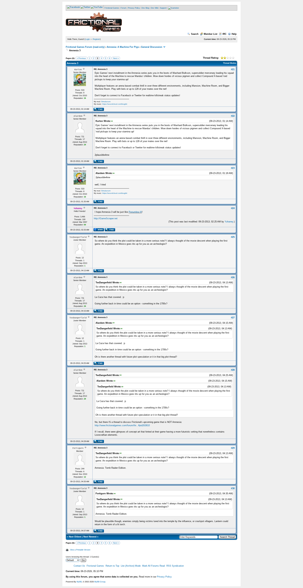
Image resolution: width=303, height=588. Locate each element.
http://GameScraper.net (105, 218)
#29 (233, 448)
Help (234, 34)
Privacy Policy (134, 8)
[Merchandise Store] (173, 8)
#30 (233, 488)
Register (96, 39)
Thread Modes (229, 63)
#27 (233, 317)
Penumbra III (135, 212)
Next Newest (89, 536)
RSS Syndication (175, 565)
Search (194, 34)
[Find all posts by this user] (98, 110)
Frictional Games (112, 8)
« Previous (81, 58)
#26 (233, 277)
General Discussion (151, 47)
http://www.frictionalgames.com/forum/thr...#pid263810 (122, 425)
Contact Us (79, 565)
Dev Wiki (154, 8)
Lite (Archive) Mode (131, 565)
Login (87, 39)
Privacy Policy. (164, 576)
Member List (210, 34)
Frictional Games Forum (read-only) (85, 47)
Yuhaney (229, 221)
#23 (233, 168)
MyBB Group (99, 582)
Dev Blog (145, 8)
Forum (123, 8)
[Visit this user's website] (98, 231)
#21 (233, 69)
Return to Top (112, 565)
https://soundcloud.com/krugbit (114, 104)
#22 (233, 116)
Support (163, 8)
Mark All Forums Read (153, 565)
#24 (233, 208)
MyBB (79, 582)
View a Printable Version (80, 550)
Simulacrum (105, 102)
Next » (116, 58)
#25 (233, 237)
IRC (224, 34)
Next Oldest (75, 536)
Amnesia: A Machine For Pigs (123, 47)
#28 (233, 370)
